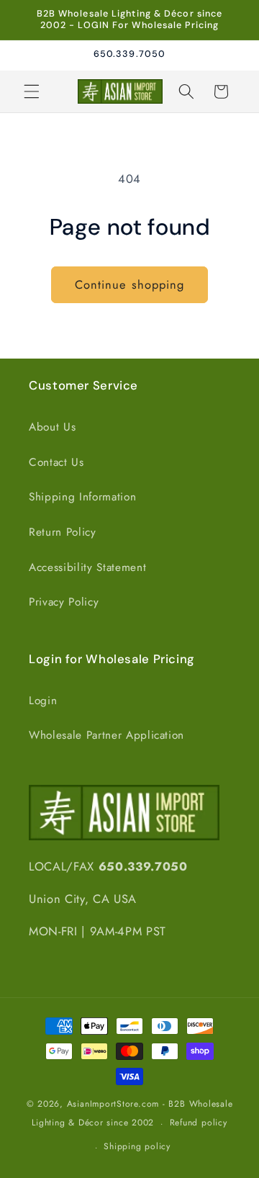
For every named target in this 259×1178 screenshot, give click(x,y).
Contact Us (56, 462)
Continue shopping (130, 284)
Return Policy (62, 532)
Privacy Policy (64, 602)
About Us (52, 427)
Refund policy (198, 1122)
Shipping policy (137, 1146)
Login (43, 701)
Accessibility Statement (87, 567)
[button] (31, 91)
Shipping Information (82, 497)
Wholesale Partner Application (106, 735)
